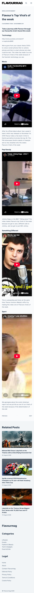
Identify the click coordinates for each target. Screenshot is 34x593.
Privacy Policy (6, 574)
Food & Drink (6, 549)
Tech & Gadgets (7, 547)
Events (4, 542)
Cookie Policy (6, 580)
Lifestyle (5, 540)
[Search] (26, 3)
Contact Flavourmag (9, 568)
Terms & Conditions (8, 577)
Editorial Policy (7, 571)
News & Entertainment (8, 11)
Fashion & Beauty (7, 544)
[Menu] (31, 3)
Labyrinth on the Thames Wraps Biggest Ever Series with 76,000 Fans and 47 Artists (15, 510)
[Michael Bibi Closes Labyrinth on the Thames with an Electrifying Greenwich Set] (17, 439)
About (4, 565)
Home (4, 562)
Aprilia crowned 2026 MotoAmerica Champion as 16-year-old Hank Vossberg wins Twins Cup (16, 480)
